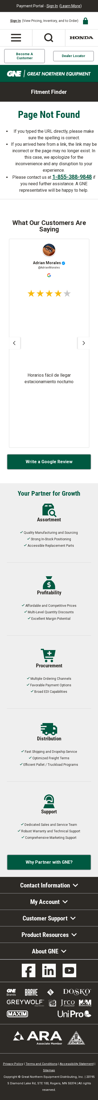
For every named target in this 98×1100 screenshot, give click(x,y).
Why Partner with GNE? (49, 862)
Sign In (52, 6)
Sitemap (49, 1070)
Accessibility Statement (77, 1064)
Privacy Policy (13, 1064)
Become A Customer (24, 56)
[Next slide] (84, 343)
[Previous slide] (14, 343)
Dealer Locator (73, 56)
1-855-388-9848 (72, 177)
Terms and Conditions (41, 1064)
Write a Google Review (49, 461)
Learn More (70, 6)
